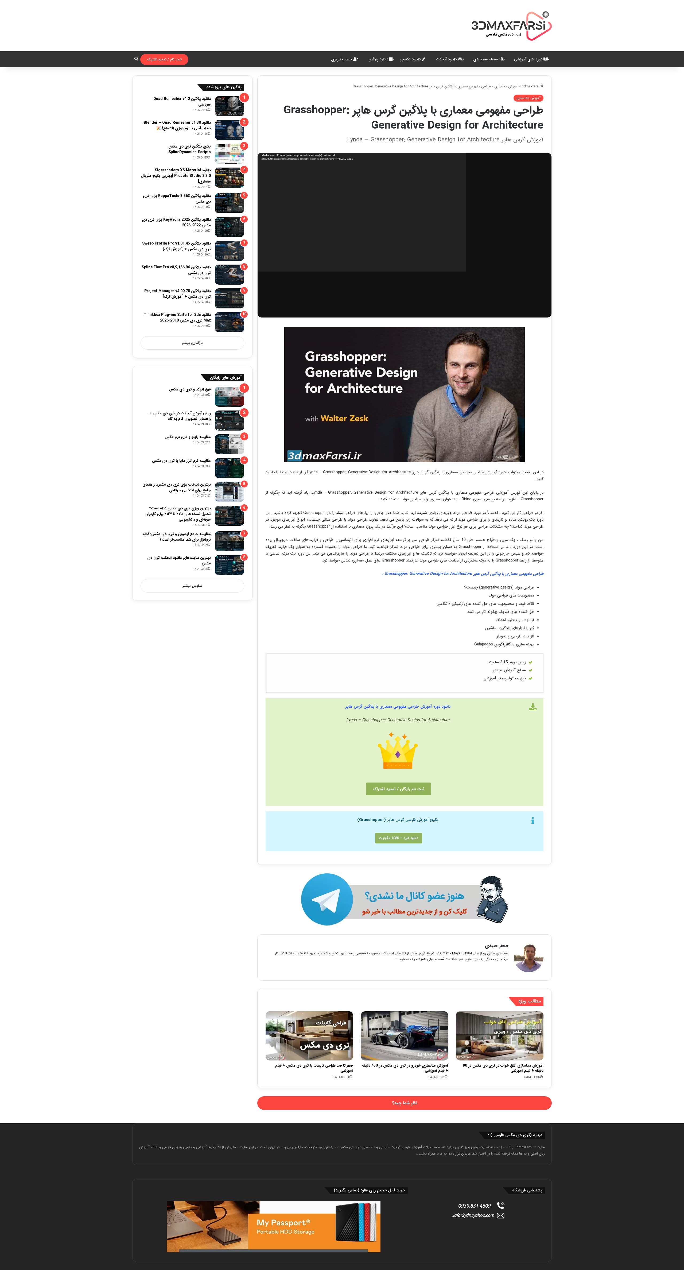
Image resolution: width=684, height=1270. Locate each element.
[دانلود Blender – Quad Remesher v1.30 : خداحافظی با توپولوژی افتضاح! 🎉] (229, 130)
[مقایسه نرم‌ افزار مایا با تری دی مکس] (229, 468)
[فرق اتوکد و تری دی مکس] (229, 397)
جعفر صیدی (496, 946)
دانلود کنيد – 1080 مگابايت (398, 838)
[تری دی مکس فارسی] (512, 26)
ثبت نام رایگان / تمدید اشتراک (398, 789)
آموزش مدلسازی (506, 86)
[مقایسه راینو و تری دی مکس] (229, 444)
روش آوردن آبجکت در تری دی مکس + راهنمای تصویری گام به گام (180, 416)
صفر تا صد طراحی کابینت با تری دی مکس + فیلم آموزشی (314, 1068)
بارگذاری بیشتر (192, 343)
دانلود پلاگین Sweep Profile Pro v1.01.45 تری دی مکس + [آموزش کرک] (176, 246)
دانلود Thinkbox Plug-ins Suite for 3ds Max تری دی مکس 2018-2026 (177, 317)
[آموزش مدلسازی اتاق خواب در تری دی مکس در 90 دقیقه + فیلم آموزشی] (499, 1035)
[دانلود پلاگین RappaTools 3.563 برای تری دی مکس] (229, 203)
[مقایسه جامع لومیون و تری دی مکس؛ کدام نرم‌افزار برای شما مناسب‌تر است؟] (229, 541)
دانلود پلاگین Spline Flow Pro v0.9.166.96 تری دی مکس (176, 270)
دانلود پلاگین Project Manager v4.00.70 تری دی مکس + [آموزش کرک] (177, 294)
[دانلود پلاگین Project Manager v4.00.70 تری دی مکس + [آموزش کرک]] (229, 298)
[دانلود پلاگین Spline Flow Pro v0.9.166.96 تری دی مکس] (229, 275)
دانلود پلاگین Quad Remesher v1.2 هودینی (182, 101)
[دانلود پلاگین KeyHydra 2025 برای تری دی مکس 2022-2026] (229, 227)
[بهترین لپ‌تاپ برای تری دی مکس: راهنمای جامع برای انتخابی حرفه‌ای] (229, 492)
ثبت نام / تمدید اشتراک (164, 59)
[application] (362, 212)
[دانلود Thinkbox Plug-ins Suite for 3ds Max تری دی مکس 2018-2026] (229, 322)
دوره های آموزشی (528, 59)
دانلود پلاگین (378, 59)
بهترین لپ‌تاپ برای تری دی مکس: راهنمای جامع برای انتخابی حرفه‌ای (176, 487)
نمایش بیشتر (192, 586)
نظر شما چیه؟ (404, 1103)
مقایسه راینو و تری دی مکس (188, 437)
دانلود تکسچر (411, 59)
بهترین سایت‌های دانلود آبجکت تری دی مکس (179, 560)
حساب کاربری (342, 59)
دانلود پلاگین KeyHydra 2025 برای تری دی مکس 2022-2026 (176, 222)
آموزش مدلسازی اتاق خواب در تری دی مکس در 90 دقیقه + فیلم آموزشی (503, 1068)
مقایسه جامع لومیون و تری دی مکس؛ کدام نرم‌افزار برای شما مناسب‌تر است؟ (176, 537)
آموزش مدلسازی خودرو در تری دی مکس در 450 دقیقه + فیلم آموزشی (405, 1068)
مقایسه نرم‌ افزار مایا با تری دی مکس (181, 461)
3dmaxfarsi (531, 86)
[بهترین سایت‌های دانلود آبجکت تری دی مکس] (229, 565)
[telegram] (404, 899)
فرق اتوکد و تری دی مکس (190, 389)
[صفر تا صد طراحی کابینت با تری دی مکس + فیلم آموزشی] (309, 1035)
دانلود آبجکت (447, 59)
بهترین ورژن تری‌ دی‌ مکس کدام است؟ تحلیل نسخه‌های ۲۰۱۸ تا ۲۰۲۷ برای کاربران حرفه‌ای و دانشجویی (178, 513)
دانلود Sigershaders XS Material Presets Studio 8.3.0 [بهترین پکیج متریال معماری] (176, 175)
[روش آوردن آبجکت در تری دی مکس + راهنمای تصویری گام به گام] (229, 421)
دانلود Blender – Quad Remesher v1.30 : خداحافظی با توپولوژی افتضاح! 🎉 (176, 125)
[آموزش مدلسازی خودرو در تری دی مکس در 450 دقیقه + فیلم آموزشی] (404, 1035)
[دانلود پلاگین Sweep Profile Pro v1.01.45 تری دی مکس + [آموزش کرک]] (229, 251)
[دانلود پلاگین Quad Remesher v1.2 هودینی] (229, 106)
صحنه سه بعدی (486, 59)
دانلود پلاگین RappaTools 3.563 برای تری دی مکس (177, 198)
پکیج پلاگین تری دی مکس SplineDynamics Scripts (189, 149)
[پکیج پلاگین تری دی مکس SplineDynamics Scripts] (229, 154)
